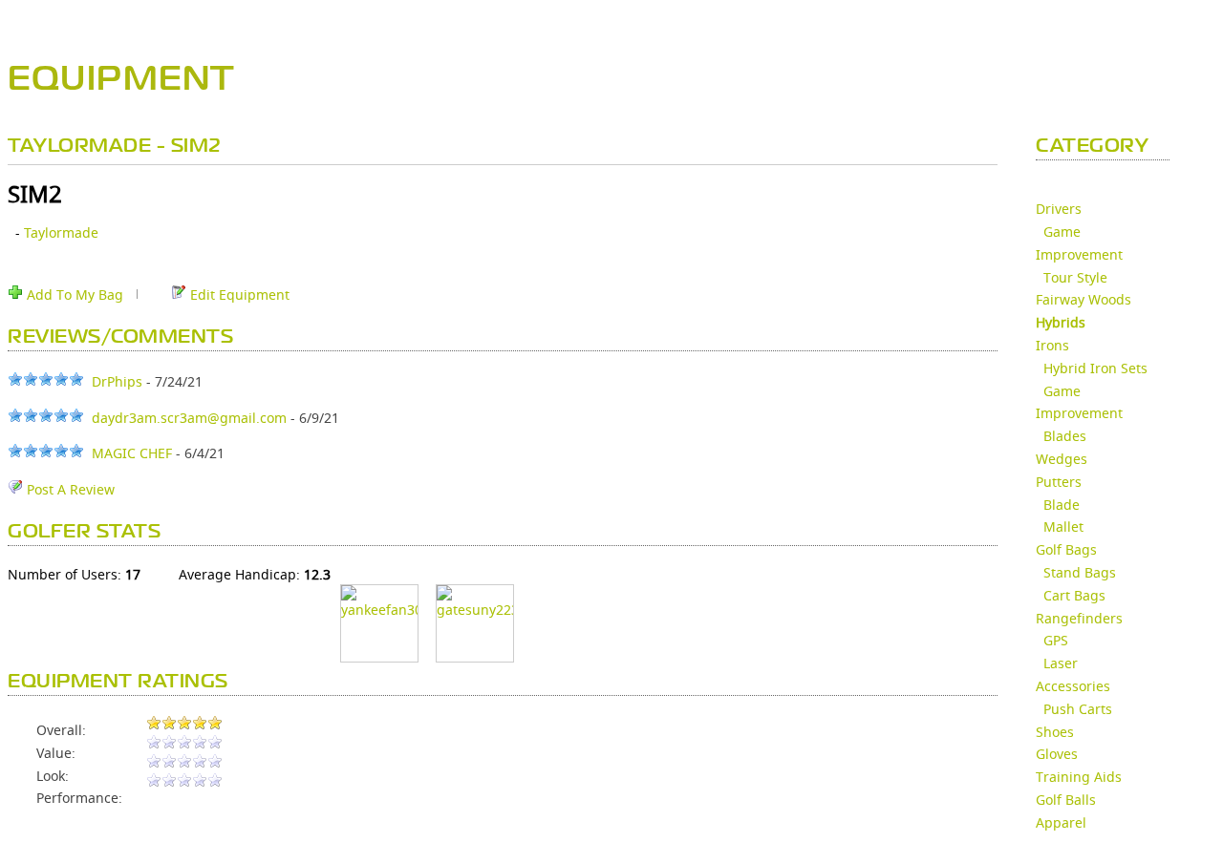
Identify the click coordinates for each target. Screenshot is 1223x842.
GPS (1055, 640)
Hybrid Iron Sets (1095, 368)
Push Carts (1077, 709)
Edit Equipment (238, 294)
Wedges (1061, 459)
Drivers (1059, 209)
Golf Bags (1066, 549)
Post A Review (69, 489)
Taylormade (61, 232)
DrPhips (117, 381)
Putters (1059, 482)
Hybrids (1060, 322)
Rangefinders (1079, 618)
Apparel (1061, 822)
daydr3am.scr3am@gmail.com (189, 418)
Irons (1052, 345)
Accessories (1073, 686)
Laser (1060, 663)
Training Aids (1079, 777)
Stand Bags (1079, 572)
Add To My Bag (73, 294)
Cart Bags (1074, 595)
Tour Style (1075, 277)
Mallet (1063, 526)
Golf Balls (1066, 799)
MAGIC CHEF (132, 453)
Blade (1061, 504)
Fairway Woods (1083, 299)
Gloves (1057, 754)
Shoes (1055, 732)
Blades (1064, 436)
